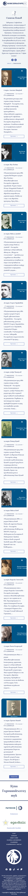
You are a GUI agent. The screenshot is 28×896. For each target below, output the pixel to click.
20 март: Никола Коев (11, 511)
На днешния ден (9, 95)
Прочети (14, 137)
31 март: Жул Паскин (11, 165)
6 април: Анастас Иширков (13, 90)
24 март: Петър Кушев (11, 441)
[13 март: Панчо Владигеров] (14, 633)
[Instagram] (10, 869)
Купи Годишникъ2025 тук (14, 791)
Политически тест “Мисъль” (14, 844)
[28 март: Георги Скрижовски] (14, 290)
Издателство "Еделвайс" (14, 828)
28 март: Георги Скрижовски (13, 303)
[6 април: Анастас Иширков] (14, 77)
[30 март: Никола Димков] (14, 221)
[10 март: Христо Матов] (14, 708)
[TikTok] (14, 869)
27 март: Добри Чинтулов (12, 372)
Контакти (14, 835)
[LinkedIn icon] (15, 60)
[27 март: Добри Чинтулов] (14, 359)
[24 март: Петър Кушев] (14, 428)
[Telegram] (18, 869)
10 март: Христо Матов (12, 721)
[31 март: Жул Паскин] (14, 152)
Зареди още (14, 777)
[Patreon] (21, 869)
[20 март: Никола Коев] (14, 498)
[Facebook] (6, 869)
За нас (14, 833)
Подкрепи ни (14, 814)
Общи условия (14, 838)
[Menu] (25, 3)
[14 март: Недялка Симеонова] (14, 567)
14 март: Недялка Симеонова (13, 580)
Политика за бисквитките (14, 840)
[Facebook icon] (12, 60)
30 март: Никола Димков (12, 234)
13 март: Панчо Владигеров (13, 646)
